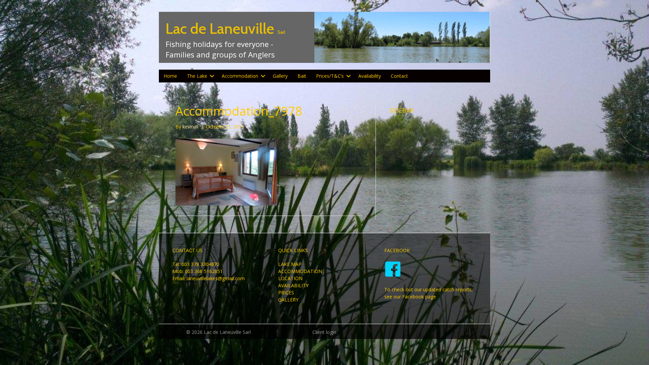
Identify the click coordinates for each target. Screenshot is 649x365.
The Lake (197, 76)
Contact (399, 76)
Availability (369, 76)
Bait (301, 76)
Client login (324, 332)
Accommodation (240, 76)
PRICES (286, 292)
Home (170, 76)
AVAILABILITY (293, 285)
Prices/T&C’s (330, 76)
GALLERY (288, 299)
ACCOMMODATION (300, 271)
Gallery (280, 76)
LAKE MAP (290, 264)
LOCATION (290, 278)
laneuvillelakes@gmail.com (216, 278)
